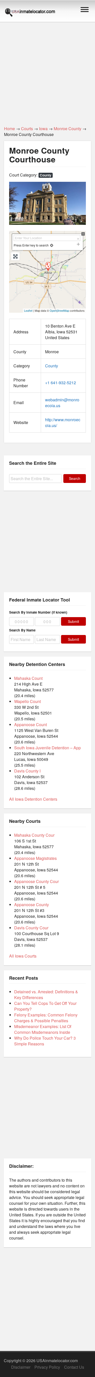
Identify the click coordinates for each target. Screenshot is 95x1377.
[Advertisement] (47, 71)
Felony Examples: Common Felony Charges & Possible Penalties (46, 1017)
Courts (27, 128)
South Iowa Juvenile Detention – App (47, 748)
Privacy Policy (47, 1367)
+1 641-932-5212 (60, 382)
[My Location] (51, 245)
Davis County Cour (31, 928)
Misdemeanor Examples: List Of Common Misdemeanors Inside (42, 1029)
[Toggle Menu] (85, 9)
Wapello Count (27, 701)
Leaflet (28, 310)
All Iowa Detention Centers (33, 799)
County (45, 175)
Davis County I (27, 771)
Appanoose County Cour (36, 881)
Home (9, 128)
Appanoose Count (30, 724)
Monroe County (67, 128)
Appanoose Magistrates (35, 858)
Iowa (43, 128)
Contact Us (74, 1367)
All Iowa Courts (22, 956)
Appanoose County (31, 904)
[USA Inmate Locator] (30, 13)
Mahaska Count (28, 678)
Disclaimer (20, 1367)
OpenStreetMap (59, 310)
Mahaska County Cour (34, 835)
